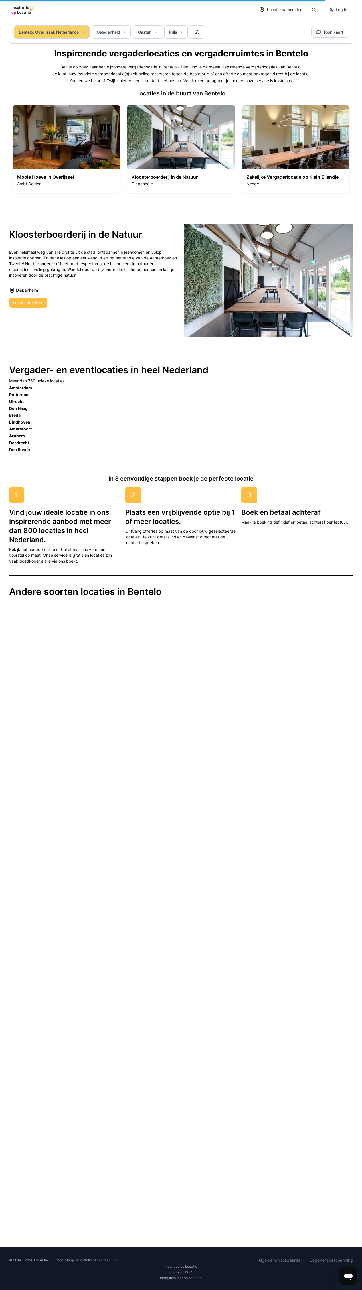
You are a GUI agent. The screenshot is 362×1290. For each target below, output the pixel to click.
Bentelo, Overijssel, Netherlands (49, 32)
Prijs (173, 32)
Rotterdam (19, 394)
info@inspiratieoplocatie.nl (181, 1278)
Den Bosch (19, 449)
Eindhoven (19, 422)
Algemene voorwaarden (280, 1260)
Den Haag (18, 408)
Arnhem (17, 435)
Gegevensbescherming (331, 1260)
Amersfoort (20, 428)
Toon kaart (333, 32)
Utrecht (16, 401)
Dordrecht (19, 442)
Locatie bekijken (28, 302)
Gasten (144, 32)
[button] (66, 149)
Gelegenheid (108, 32)
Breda (15, 415)
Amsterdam (20, 387)
